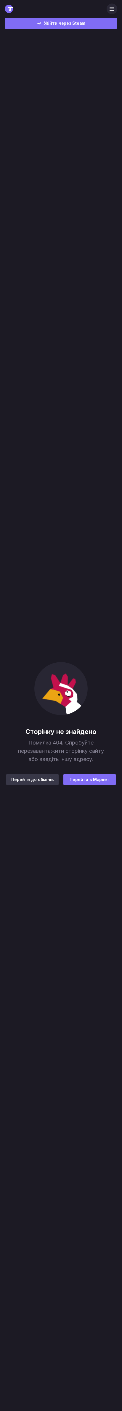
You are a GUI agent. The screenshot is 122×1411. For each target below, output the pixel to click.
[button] (61, 688)
